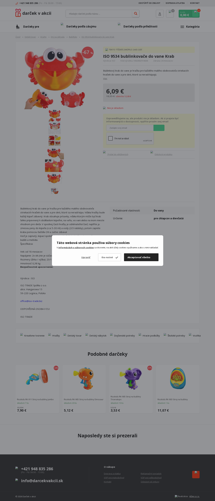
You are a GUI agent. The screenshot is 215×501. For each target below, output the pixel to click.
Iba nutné (107, 257)
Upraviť (85, 257)
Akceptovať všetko (138, 257)
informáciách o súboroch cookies (76, 247)
